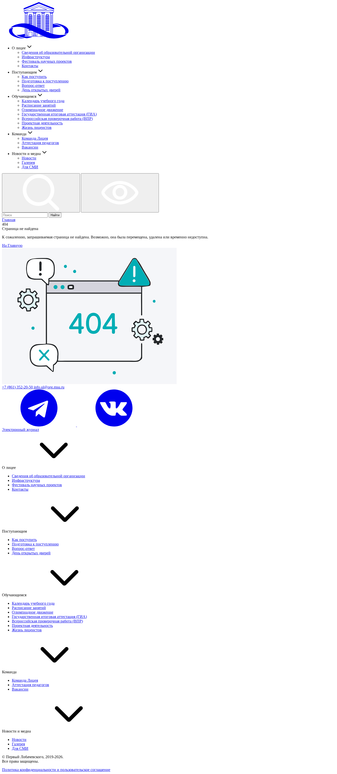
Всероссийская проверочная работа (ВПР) (57, 118)
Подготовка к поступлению (45, 81)
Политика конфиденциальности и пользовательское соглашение (56, 770)
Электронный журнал (20, 429)
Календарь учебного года (43, 101)
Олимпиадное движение (42, 110)
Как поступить (34, 77)
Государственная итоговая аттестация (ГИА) (59, 114)
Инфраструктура (36, 57)
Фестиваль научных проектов (47, 61)
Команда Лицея (35, 138)
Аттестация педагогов (40, 143)
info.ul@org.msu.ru (49, 387)
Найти (55, 215)
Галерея (28, 162)
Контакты (30, 66)
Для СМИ (30, 167)
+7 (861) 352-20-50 (18, 387)
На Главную (12, 245)
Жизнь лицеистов (37, 127)
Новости (29, 158)
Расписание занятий (39, 105)
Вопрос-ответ (33, 85)
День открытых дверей (41, 90)
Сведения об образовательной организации (58, 52)
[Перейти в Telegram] (39, 425)
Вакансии (30, 147)
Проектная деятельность (42, 123)
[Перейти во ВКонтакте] (114, 425)
